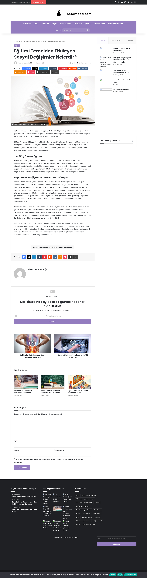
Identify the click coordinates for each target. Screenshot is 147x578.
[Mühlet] (73, 12)
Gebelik (97, 517)
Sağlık (88, 24)
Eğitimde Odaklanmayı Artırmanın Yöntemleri (62, 2)
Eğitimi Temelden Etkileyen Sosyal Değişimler (53, 247)
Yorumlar (130, 40)
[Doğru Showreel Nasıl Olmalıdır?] (106, 51)
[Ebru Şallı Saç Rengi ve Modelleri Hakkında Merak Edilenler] (106, 62)
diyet (77, 517)
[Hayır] (144, 575)
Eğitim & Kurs (99, 24)
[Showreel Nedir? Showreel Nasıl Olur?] (106, 73)
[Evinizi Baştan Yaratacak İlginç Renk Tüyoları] (67, 525)
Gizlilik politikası (115, 24)
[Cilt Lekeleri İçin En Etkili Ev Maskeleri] (57, 498)
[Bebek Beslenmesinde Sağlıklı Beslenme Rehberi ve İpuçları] (67, 512)
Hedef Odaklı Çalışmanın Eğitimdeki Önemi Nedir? (50, 392)
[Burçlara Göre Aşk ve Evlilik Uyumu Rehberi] (47, 524)
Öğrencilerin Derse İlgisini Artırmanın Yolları (78, 392)
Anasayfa (27, 24)
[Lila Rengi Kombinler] (106, 92)
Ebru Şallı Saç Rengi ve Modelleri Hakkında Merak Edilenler (122, 59)
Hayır (120, 575)
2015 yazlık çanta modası (84, 502)
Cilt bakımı (87, 513)
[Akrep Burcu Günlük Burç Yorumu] (106, 83)
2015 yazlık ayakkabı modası (85, 499)
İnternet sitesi (59, 450)
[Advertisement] (116, 118)
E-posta (17, 450)
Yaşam (54, 24)
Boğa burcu (97, 510)
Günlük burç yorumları (83, 521)
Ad (15, 441)
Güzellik (45, 24)
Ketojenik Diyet (97, 521)
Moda (36, 24)
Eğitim (25, 41)
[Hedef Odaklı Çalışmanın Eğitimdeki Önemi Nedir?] (52, 382)
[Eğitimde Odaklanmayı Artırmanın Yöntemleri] (26, 382)
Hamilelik (78, 24)
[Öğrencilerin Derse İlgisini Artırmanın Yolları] (79, 382)
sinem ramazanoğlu (24, 63)
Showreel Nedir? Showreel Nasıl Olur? (121, 71)
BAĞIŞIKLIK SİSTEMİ (82, 506)
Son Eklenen (116, 40)
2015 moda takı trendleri (89, 495)
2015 (77, 495)
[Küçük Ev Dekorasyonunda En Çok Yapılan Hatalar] (47, 499)
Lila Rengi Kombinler (121, 89)
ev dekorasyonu (87, 517)
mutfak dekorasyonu (89, 524)
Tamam (112, 575)
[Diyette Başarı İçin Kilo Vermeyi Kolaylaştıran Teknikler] (47, 511)
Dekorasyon (65, 24)
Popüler (103, 40)
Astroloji (97, 502)
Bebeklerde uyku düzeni (83, 510)
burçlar (78, 513)
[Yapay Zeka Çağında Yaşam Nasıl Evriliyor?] (67, 498)
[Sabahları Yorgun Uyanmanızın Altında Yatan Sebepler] (57, 525)
